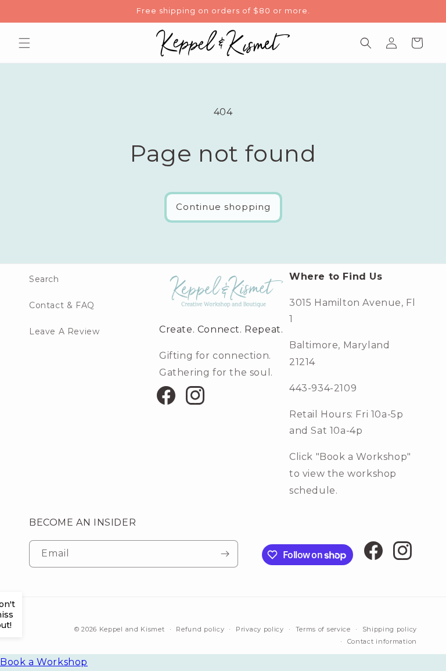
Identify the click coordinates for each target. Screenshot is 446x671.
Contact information (382, 641)
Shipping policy (390, 629)
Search (44, 279)
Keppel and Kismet (132, 629)
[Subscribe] (225, 554)
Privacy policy (260, 629)
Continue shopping (223, 206)
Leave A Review (64, 331)
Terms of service (323, 629)
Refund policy (200, 629)
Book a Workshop (44, 662)
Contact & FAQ (62, 305)
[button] (24, 43)
